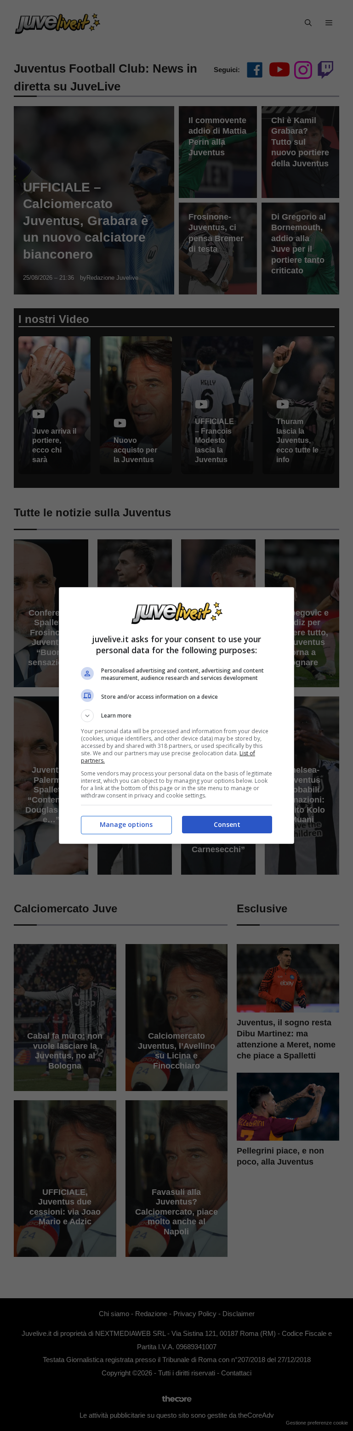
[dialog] (176, 715)
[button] (176, 715)
